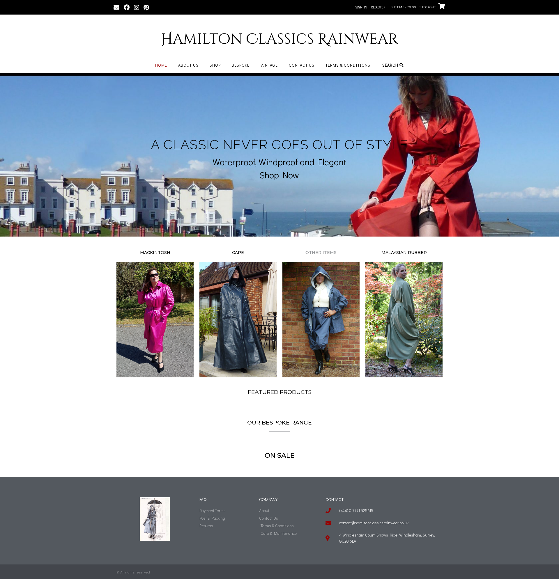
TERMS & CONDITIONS (348, 65)
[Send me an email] (116, 6)
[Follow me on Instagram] (136, 6)
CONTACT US (301, 65)
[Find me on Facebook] (127, 6)
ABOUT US (188, 65)
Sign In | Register (370, 7)
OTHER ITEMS (321, 252)
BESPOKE (241, 65)
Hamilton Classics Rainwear (279, 39)
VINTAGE (269, 65)
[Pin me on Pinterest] (146, 6)
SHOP (215, 65)
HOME (161, 65)
